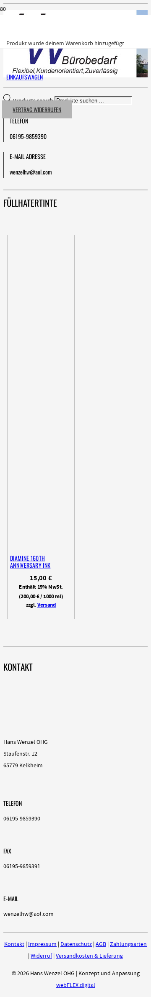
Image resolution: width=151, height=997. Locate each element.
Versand (46, 605)
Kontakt (14, 944)
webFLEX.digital (75, 985)
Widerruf (41, 956)
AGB (101, 944)
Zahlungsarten (128, 944)
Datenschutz (76, 944)
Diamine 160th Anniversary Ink (30, 562)
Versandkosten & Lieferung (89, 956)
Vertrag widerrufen (37, 109)
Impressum (42, 944)
